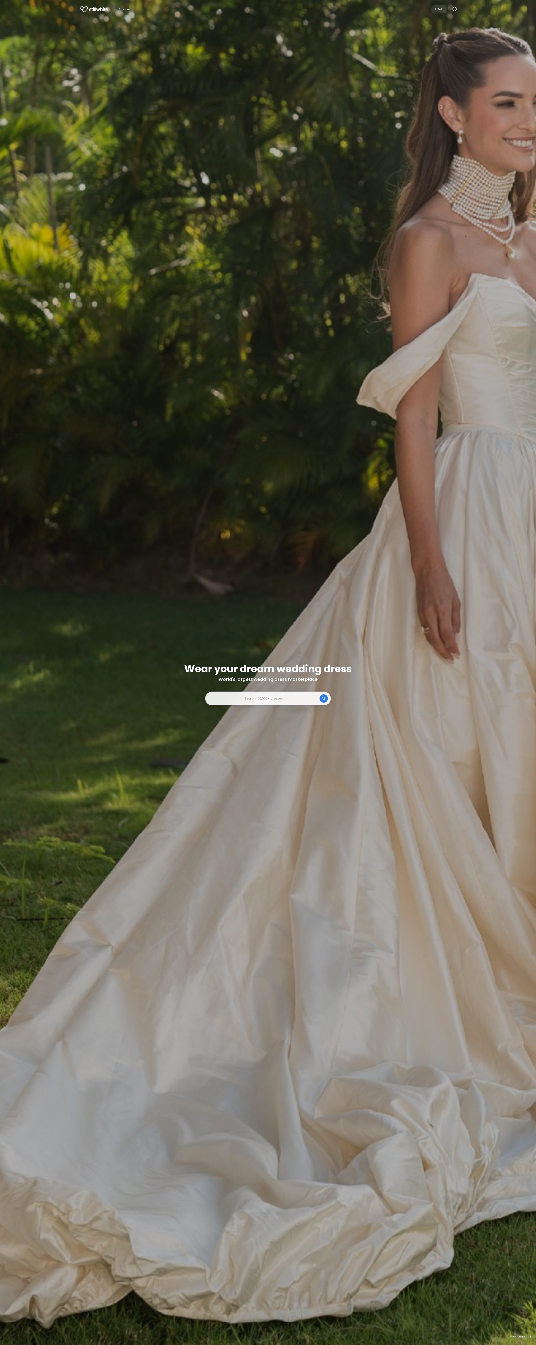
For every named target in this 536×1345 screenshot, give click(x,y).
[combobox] (268, 698)
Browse (124, 9)
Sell (440, 9)
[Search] (324, 698)
